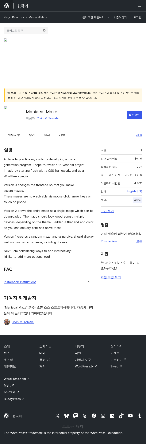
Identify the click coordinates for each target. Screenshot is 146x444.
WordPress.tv (86, 366)
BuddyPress (14, 399)
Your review (109, 241)
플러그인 (45, 360)
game (137, 200)
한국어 (17, 416)
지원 (139, 135)
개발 (62, 135)
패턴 (42, 366)
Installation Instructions (20, 282)
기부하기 (118, 360)
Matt (9, 385)
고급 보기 (107, 211)
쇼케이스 (45, 346)
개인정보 (10, 366)
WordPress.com (17, 379)
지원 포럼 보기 (111, 277)
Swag (116, 366)
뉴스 (7, 353)
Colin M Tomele (48, 118)
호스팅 (8, 360)
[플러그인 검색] (44, 30)
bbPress (11, 392)
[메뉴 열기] (140, 5)
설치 (47, 135)
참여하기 (116, 346)
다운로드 (134, 115)
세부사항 (14, 135)
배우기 (79, 346)
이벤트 (115, 353)
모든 (139, 241)
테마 (42, 353)
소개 (7, 346)
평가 (32, 135)
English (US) (134, 191)
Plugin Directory (14, 17)
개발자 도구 (83, 360)
